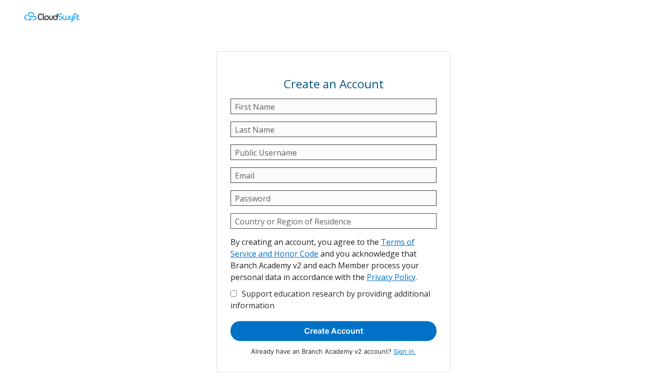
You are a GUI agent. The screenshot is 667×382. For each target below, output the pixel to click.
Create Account (333, 331)
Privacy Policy (391, 277)
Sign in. (405, 351)
